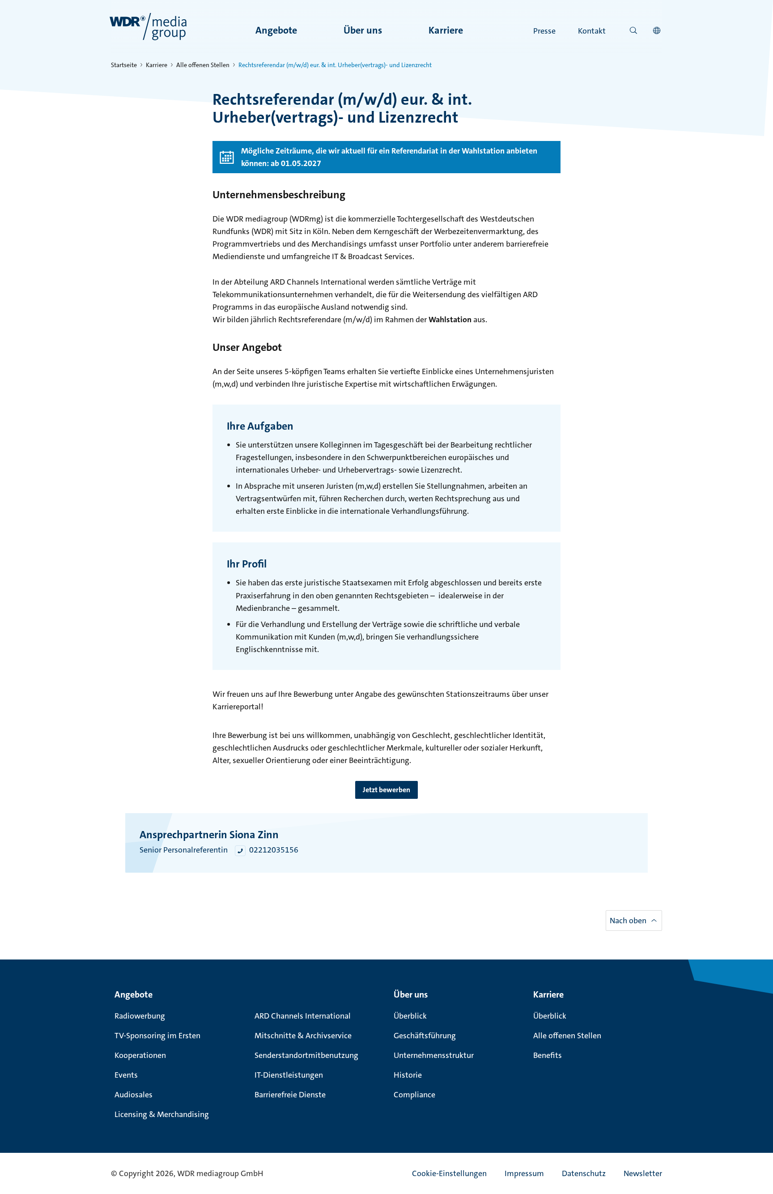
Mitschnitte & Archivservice (303, 1035)
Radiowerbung (140, 1016)
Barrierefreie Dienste (290, 1094)
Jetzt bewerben (386, 789)
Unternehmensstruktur (434, 1055)
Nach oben (628, 920)
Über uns (363, 30)
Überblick (410, 1016)
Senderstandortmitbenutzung (306, 1055)
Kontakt (592, 31)
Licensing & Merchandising (162, 1114)
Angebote (276, 30)
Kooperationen (140, 1055)
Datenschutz (584, 1173)
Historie (408, 1075)
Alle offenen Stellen (202, 65)
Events (126, 1075)
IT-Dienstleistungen (289, 1075)
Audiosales (134, 1094)
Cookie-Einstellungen (449, 1173)
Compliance (414, 1094)
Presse (544, 31)
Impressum (524, 1173)
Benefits (547, 1055)
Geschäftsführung (425, 1035)
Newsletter (643, 1173)
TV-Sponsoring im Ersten (157, 1035)
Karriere (446, 30)
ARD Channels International (303, 1016)
